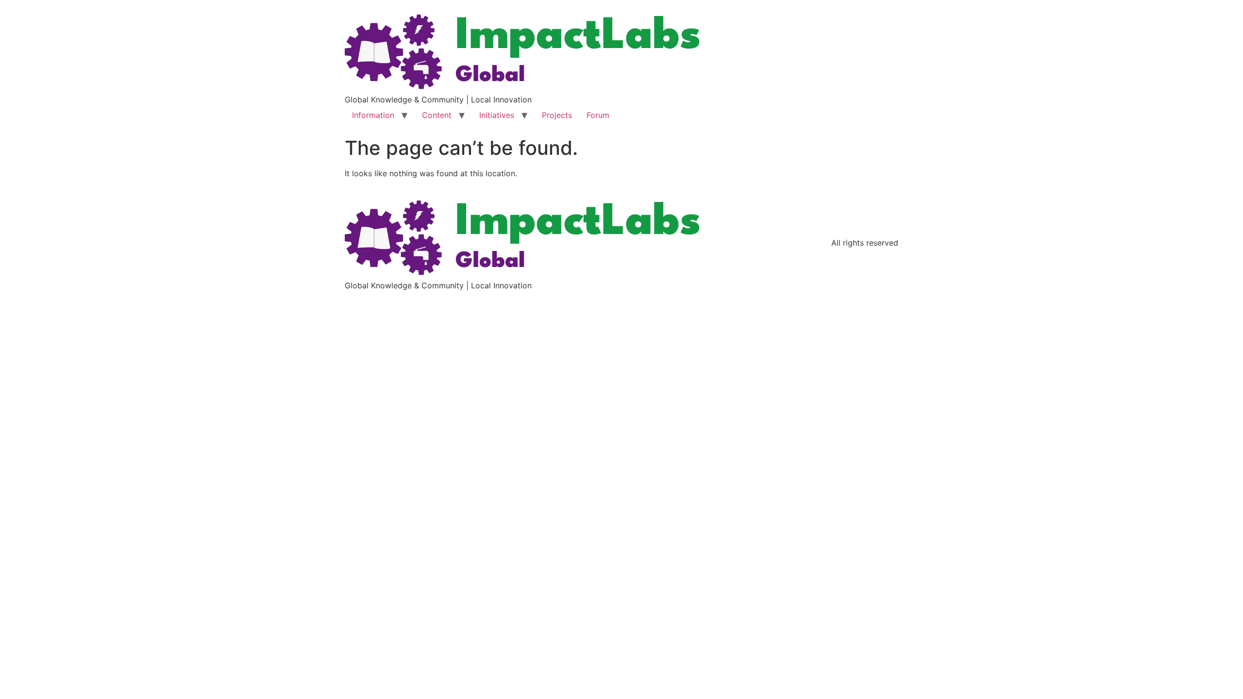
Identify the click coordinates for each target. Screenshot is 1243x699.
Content (437, 115)
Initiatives (496, 115)
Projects (557, 115)
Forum (598, 115)
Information (373, 115)
